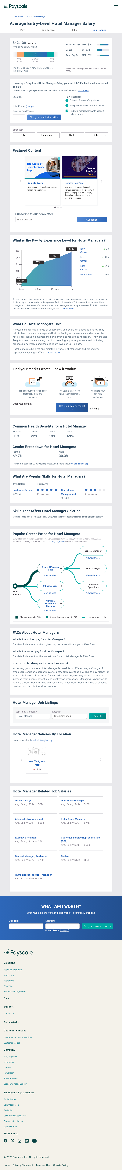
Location (56, 711)
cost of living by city (41, 740)
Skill (71, 135)
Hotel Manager (39, 16)
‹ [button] (20, 180)
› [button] (102, 180)
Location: (17, 97)
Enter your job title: (22, 403)
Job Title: (14, 920)
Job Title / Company (26, 711)
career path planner (57, 542)
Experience (47, 135)
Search (97, 716)
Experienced (86, 274)
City (23, 135)
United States (17, 16)
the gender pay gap (79, 464)
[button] (22, 29)
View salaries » (51, 575)
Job (28, 16)
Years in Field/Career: (24, 111)
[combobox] (37, 101)
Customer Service (23, 490)
